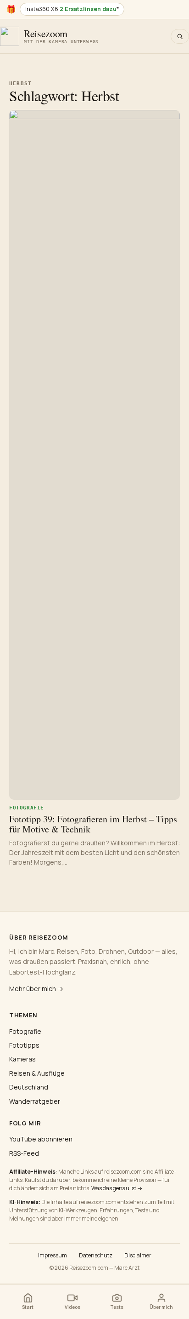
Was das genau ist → (116, 1188)
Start (27, 1307)
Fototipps (24, 1045)
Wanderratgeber (34, 1101)
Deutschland (28, 1087)
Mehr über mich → (36, 988)
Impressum (52, 1255)
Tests (116, 1307)
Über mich (161, 1307)
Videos (72, 1307)
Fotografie (25, 1031)
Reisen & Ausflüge (37, 1073)
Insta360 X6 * (72, 9)
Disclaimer (137, 1255)
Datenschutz (95, 1255)
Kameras (22, 1059)
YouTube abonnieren (40, 1139)
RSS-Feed (24, 1153)
